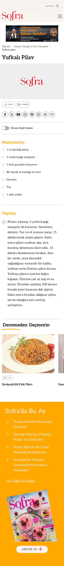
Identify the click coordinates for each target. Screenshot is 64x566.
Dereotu (11, 179)
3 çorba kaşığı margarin (21, 157)
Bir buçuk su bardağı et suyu (24, 172)
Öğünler (6, 46)
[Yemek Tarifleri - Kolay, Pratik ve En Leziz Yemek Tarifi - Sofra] (12, 16)
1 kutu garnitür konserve (22, 164)
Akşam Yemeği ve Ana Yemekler (31, 46)
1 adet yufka (14, 194)
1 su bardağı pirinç (18, 150)
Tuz (9, 187)
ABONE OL (29, 549)
